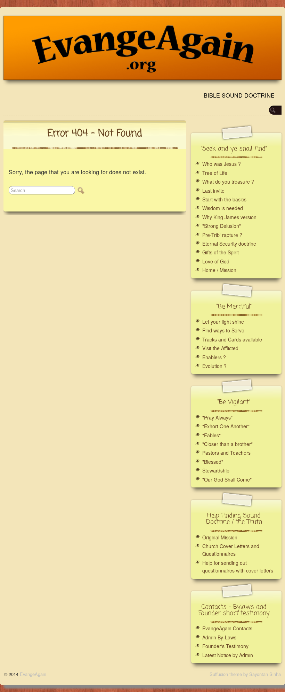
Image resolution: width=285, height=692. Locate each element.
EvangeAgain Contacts (227, 628)
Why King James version (229, 217)
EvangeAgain (33, 674)
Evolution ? (214, 365)
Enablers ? (214, 357)
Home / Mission (219, 270)
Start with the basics (224, 199)
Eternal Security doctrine (229, 243)
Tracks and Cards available (232, 339)
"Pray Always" (217, 417)
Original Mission (219, 537)
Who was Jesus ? (221, 163)
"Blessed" (212, 461)
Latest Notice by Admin (227, 655)
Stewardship (215, 470)
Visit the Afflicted (220, 348)
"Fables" (211, 435)
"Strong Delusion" (221, 225)
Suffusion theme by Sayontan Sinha (245, 674)
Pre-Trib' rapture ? (222, 234)
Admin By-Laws (219, 637)
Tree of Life (214, 172)
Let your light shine (223, 321)
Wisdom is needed (222, 208)
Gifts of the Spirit (220, 252)
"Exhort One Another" (226, 426)
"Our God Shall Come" (227, 479)
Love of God (215, 261)
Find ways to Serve (223, 330)
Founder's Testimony (225, 646)
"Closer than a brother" (227, 443)
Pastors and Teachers (226, 452)
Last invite (213, 190)
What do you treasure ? (228, 181)
